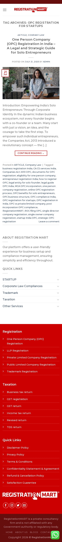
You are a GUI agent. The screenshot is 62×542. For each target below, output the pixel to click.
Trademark (10, 292)
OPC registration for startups (19, 200)
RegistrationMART (13, 211)
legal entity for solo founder (24, 182)
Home (9, 532)
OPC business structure (16, 197)
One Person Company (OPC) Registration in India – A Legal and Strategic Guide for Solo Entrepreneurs (31, 45)
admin (46, 61)
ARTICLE (22, 35)
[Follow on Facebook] (6, 505)
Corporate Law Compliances (23, 286)
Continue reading (31, 153)
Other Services (13, 306)
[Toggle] (58, 279)
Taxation (9, 299)
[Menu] (5, 10)
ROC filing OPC (33, 211)
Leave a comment (49, 221)
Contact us (48, 532)
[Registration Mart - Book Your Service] (31, 9)
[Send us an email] (24, 505)
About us (21, 532)
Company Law (36, 35)
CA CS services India (44, 168)
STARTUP (9, 279)
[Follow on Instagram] (12, 505)
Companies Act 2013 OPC (17, 172)
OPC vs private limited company (27, 203)
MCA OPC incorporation (28, 186)
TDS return (14, 427)
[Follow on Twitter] (18, 505)
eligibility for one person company (36, 175)
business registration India (17, 168)
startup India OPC (27, 218)
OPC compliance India (43, 197)
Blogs (34, 532)
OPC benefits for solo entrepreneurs (34, 193)
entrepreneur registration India (20, 179)
